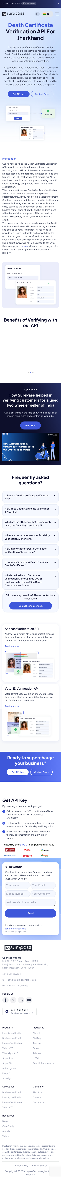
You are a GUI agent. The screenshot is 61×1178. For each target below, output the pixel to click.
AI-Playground (9, 1068)
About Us (37, 1092)
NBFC (36, 1058)
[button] (28, 372)
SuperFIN (7, 1063)
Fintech (36, 1033)
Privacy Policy (21, 1165)
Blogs (5, 1121)
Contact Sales (42, 94)
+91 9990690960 (11, 974)
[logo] (30, 948)
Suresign (6, 1078)
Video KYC (7, 1048)
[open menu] (57, 14)
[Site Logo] (13, 14)
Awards (6, 1131)
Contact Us (38, 1102)
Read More (30, 425)
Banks (36, 1048)
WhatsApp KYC (10, 1053)
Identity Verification (12, 1033)
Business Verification (12, 1038)
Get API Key (19, 94)
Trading (37, 1043)
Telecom (37, 1053)
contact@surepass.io (15, 928)
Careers (37, 1097)
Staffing (37, 1038)
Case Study (8, 1126)
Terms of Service (38, 1165)
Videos (5, 1136)
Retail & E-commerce (43, 1063)
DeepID (6, 1073)
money (24, 246)
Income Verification (12, 1043)
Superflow (7, 1058)
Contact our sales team (31, 605)
